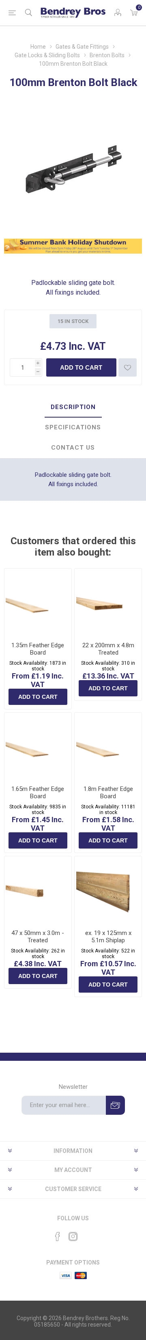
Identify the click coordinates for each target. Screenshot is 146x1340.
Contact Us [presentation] (73, 447)
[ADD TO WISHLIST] (127, 367)
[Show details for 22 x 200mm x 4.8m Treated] (108, 602)
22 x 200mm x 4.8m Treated (108, 649)
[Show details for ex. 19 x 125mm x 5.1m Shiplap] (108, 889)
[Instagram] (73, 1236)
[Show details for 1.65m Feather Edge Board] (37, 746)
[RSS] (88, 1234)
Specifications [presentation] (73, 427)
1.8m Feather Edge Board (108, 792)
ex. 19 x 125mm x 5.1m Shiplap (108, 936)
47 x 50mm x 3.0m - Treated (37, 936)
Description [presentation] (73, 407)
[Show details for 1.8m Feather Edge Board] (108, 746)
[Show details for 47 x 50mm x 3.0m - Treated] (37, 889)
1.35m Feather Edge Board (37, 649)
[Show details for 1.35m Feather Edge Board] (37, 602)
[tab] (73, 407)
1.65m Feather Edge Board (37, 792)
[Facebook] (57, 1236)
